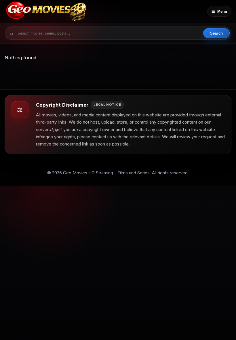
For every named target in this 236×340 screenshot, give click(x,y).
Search (216, 33)
